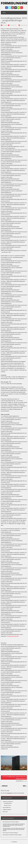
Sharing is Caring (7, 805)
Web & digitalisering (7, 807)
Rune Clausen (5, 832)
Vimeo (15, 7)
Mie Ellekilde (5, 25)
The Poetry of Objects (14, 821)
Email (18, 7)
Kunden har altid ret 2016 (21, 776)
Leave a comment (23, 25)
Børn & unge (5, 811)
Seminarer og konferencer (21, 778)
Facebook (6, 7)
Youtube (12, 7)
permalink (25, 781)
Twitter (9, 7)
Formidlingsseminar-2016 (13, 636)
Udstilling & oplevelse (7, 809)
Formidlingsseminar (11, 776)
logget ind (9, 793)
